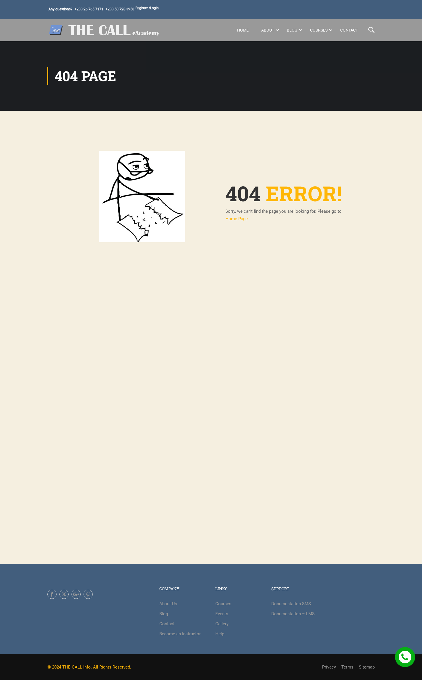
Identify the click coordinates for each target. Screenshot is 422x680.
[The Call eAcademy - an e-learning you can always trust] (104, 30)
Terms (347, 667)
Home (243, 30)
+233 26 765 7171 (89, 9)
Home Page (236, 218)
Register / (142, 8)
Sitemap (367, 667)
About (267, 30)
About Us (168, 603)
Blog (292, 30)
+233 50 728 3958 (120, 9)
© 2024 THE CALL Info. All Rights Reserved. (89, 667)
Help (219, 633)
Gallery (222, 623)
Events (221, 613)
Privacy (329, 667)
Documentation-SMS (291, 603)
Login (154, 8)
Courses (319, 30)
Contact (349, 30)
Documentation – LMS (293, 613)
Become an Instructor (180, 633)
